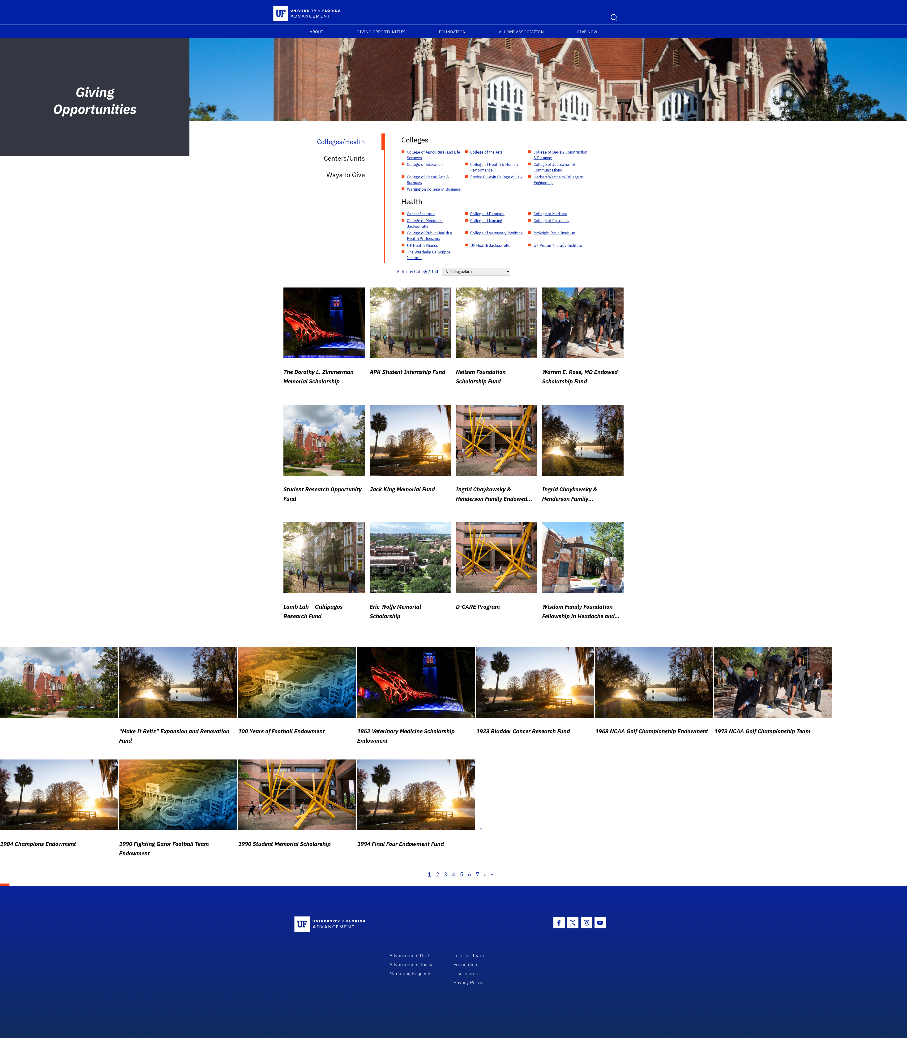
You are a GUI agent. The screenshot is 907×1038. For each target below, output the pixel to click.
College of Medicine (550, 213)
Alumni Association (521, 31)
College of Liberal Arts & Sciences (428, 180)
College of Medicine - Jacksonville (425, 223)
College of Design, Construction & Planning (560, 155)
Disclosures (466, 973)
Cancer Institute (421, 213)
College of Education (425, 164)
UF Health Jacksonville (490, 245)
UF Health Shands (422, 245)
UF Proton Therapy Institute (558, 245)
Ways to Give (345, 174)
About (317, 31)
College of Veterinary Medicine (496, 233)
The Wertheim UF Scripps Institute (429, 255)
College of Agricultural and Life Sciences (433, 155)
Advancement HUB (409, 955)
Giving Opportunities (381, 31)
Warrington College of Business (434, 189)
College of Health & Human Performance (494, 167)
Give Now (587, 31)
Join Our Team (469, 955)
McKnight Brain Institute (554, 233)
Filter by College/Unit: (418, 271)
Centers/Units (344, 158)
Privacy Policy (468, 982)
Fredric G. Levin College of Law (496, 177)
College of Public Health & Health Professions (430, 236)
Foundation (452, 31)
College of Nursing (486, 220)
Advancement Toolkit (411, 964)
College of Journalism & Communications (554, 167)
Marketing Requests (410, 973)
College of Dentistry (487, 213)
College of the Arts (486, 152)
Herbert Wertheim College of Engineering (558, 180)
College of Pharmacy (551, 220)
